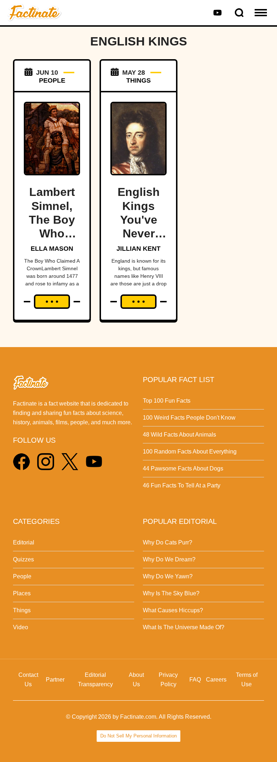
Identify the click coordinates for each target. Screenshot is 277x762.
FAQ (195, 679)
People (22, 576)
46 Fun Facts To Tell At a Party (181, 485)
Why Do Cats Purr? (167, 542)
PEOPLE (52, 80)
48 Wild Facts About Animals (179, 435)
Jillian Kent (138, 248)
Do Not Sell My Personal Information (138, 736)
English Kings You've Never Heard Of (138, 219)
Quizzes (23, 559)
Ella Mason (52, 248)
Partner (55, 679)
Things (22, 610)
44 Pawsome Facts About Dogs (183, 468)
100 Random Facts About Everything (190, 451)
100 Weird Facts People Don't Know (189, 418)
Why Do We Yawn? (168, 576)
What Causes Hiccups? (173, 610)
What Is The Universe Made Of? (183, 627)
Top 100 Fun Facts (166, 401)
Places (22, 593)
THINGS (138, 80)
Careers (216, 679)
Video (20, 627)
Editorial (23, 542)
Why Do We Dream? (169, 559)
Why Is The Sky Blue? (171, 593)
